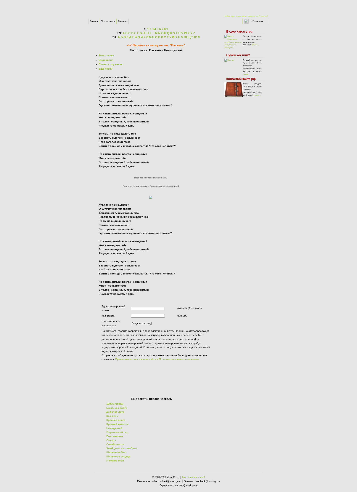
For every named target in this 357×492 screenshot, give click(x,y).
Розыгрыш (258, 21)
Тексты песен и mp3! (193, 477)
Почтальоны (114, 436)
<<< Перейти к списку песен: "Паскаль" (156, 45)
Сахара (111, 440)
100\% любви (114, 403)
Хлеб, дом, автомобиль (121, 448)
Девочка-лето (115, 411)
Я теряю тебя (115, 460)
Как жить (112, 415)
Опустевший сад (117, 432)
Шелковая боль (116, 452)
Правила (122, 21)
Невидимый (114, 428)
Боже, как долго (116, 407)
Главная (94, 21)
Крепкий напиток (117, 424)
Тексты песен (108, 21)
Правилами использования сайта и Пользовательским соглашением (157, 359)
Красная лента (115, 419)
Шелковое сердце (118, 456)
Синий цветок (115, 444)
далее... (255, 45)
